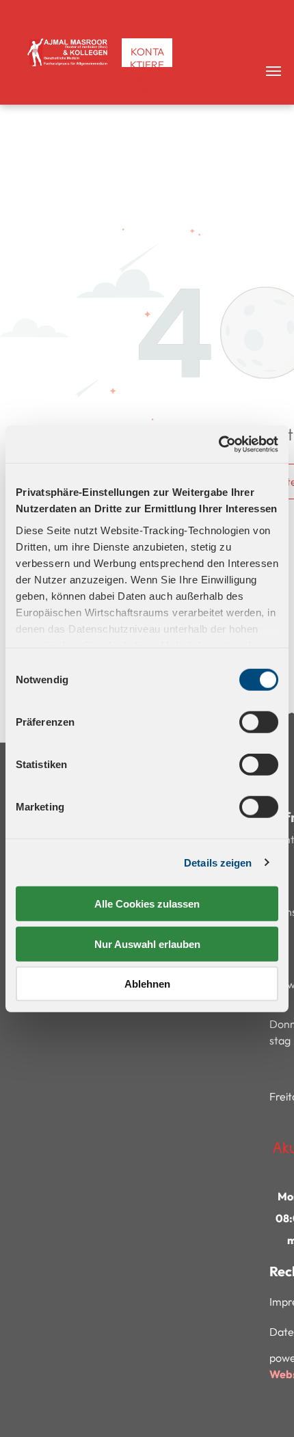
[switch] (258, 722)
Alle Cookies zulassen (147, 904)
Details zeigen (218, 862)
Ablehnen (147, 984)
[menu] (273, 71)
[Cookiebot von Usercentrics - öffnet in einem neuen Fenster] (218, 444)
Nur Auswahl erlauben (147, 943)
